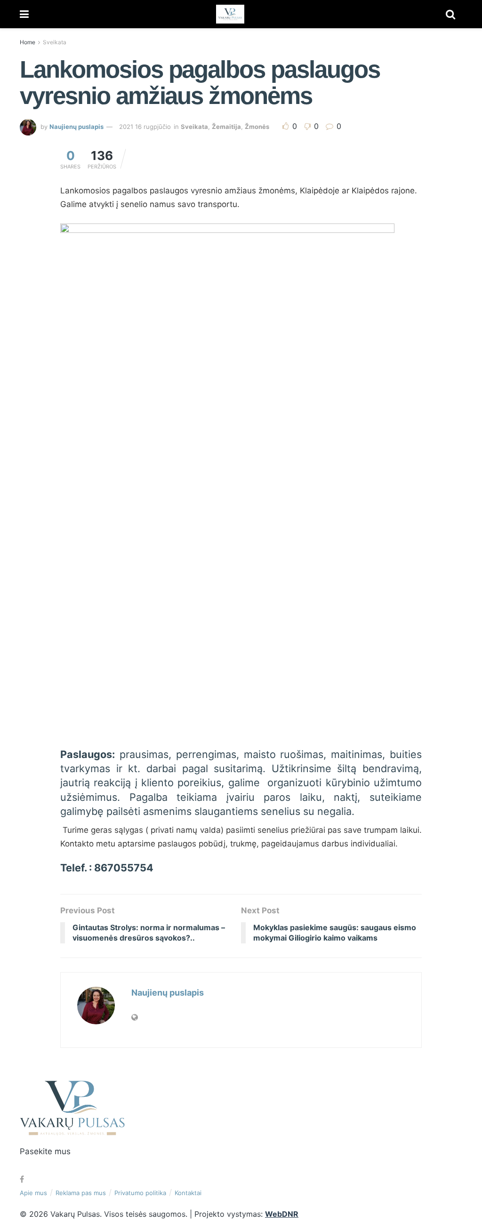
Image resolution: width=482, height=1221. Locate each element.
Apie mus (33, 1193)
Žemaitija (226, 126)
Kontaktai (188, 1193)
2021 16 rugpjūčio (145, 126)
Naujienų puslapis (76, 126)
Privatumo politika (140, 1193)
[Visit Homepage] (230, 14)
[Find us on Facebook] (22, 1179)
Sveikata (54, 42)
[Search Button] (450, 14)
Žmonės (257, 126)
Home (27, 42)
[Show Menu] (24, 14)
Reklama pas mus (81, 1193)
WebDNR (281, 1214)
